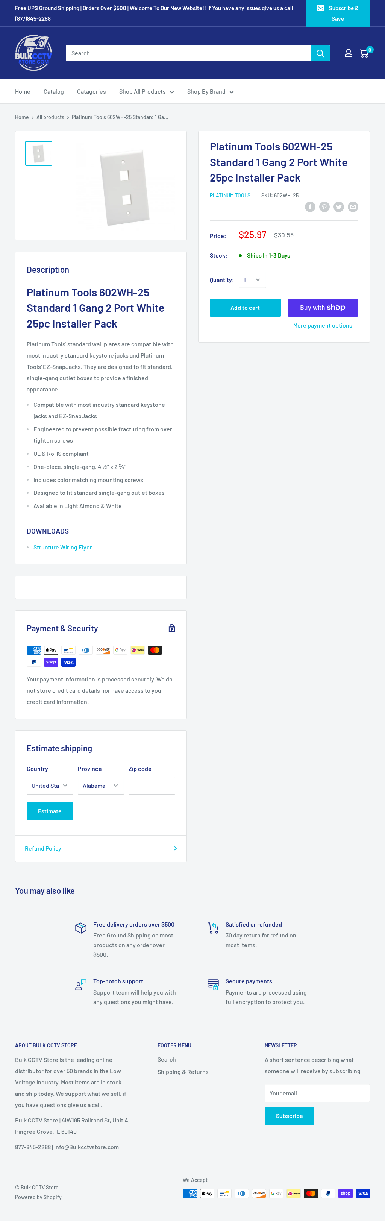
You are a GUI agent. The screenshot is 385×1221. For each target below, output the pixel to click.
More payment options (322, 325)
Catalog (54, 91)
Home (22, 91)
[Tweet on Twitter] (338, 206)
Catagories (91, 91)
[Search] (320, 53)
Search (167, 1059)
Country (37, 768)
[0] (363, 53)
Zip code (140, 768)
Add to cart (245, 307)
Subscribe (289, 1115)
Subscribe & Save (344, 13)
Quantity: (222, 279)
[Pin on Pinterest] (324, 206)
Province (90, 768)
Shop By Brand (206, 91)
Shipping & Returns (183, 1071)
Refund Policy (43, 848)
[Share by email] (353, 206)
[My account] (348, 53)
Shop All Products (142, 91)
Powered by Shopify (38, 1197)
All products (50, 117)
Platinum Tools (230, 195)
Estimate (50, 811)
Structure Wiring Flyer (62, 547)
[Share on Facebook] (310, 206)
